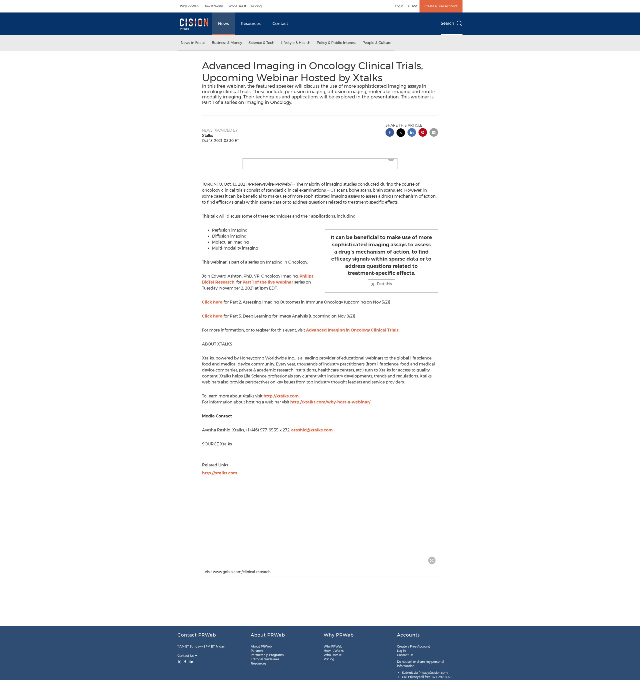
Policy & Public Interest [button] (336, 42)
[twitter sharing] (400, 133)
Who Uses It (237, 6)
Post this (384, 284)
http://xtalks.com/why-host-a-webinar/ (330, 402)
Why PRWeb (189, 6)
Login (399, 6)
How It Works (214, 6)
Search (447, 23)
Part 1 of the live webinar (267, 282)
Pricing (256, 6)
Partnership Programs (267, 655)
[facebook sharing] (390, 133)
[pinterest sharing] (422, 133)
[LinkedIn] (191, 661)
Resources (250, 23)
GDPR (412, 6)
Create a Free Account (441, 6)
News (223, 23)
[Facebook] (185, 661)
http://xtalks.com (281, 396)
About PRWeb (261, 646)
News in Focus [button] (193, 42)
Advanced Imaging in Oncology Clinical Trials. (353, 330)
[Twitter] (180, 661)
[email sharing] (434, 133)
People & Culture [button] (376, 42)
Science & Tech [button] (261, 42)
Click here (212, 302)
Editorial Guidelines (265, 659)
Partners (257, 651)
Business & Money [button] (227, 42)
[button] (320, 529)
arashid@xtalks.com (312, 430)
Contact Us (186, 656)
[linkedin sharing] (412, 133)
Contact (280, 23)
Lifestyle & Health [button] (295, 42)
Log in (401, 651)
